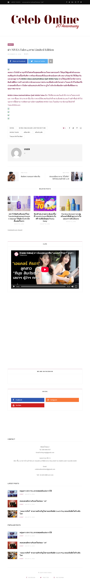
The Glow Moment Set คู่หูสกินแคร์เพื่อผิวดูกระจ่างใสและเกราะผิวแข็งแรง (71, 216)
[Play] (14, 286)
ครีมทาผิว (27, 132)
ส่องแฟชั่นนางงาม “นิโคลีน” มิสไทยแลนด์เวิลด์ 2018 (59, 177)
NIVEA (12, 128)
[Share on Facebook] (69, 128)
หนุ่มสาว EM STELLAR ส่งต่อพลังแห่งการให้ (36, 491)
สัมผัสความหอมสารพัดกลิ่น (30, 176)
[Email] (80, 128)
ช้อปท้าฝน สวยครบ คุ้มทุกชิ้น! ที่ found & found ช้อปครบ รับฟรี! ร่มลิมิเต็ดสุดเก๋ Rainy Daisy (45, 217)
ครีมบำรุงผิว (39, 132)
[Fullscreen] (76, 286)
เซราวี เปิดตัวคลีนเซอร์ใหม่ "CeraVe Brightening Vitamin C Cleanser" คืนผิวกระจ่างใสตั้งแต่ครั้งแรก (19, 217)
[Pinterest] (77, 128)
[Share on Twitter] (73, 128)
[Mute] (72, 286)
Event (22, 494)
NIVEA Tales (14, 132)
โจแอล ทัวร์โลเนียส (16, 136)
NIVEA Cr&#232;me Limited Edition (32, 128)
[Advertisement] (45, 330)
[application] (45, 269)
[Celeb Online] (45, 20)
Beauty (10, 44)
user (27, 149)
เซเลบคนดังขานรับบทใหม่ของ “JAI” (33, 2)
